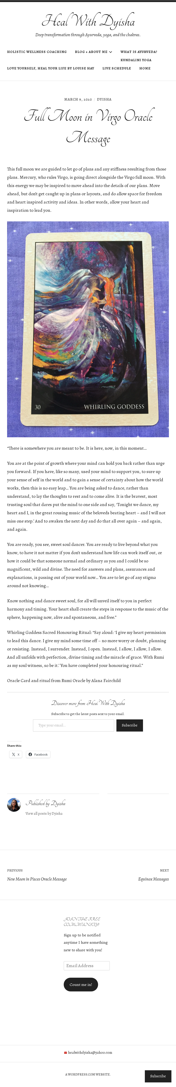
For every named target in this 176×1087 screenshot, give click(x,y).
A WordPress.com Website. (88, 1074)
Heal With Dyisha (88, 21)
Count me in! (81, 984)
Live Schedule (116, 68)
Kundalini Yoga (136, 60)
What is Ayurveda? (139, 52)
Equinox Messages (153, 875)
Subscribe (130, 725)
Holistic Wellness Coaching (37, 52)
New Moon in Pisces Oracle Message (37, 875)
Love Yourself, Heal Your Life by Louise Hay (50, 68)
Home (145, 68)
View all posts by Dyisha (44, 813)
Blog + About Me (91, 52)
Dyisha (104, 99)
